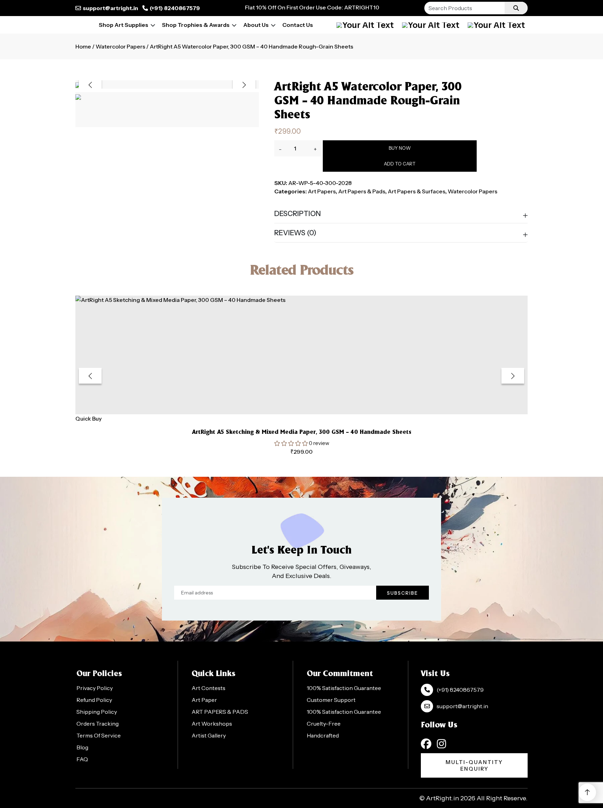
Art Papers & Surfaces (416, 191)
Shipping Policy (96, 711)
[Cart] (430, 25)
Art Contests (208, 687)
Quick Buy (88, 418)
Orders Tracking (97, 723)
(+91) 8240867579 (175, 8)
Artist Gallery (209, 735)
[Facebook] (426, 744)
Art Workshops (212, 723)
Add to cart (400, 163)
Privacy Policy (94, 687)
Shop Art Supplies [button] (123, 24)
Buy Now (400, 148)
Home (83, 46)
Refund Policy (94, 699)
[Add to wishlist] (293, 405)
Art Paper (204, 699)
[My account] (365, 25)
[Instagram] (441, 744)
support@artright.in (110, 8)
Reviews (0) (295, 233)
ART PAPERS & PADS (220, 711)
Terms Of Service (98, 735)
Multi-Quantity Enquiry (474, 765)
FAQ (82, 759)
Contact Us (297, 24)
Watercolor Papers (120, 46)
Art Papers (322, 191)
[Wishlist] (496, 25)
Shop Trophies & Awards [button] (196, 24)
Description (297, 213)
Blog (82, 747)
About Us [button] (256, 24)
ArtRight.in (442, 798)
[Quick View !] (310, 405)
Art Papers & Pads (361, 191)
